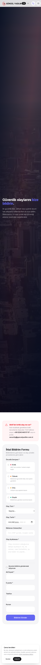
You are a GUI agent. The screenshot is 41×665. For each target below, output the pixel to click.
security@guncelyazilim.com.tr (21, 437)
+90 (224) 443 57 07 (22, 432)
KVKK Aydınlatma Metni (26, 654)
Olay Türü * (10, 506)
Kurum (8, 604)
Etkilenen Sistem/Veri (14, 528)
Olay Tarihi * (10, 517)
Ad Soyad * (10, 572)
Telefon (9, 594)
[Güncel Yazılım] (12, 3)
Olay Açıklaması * (12, 539)
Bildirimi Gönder (20, 618)
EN (28, 3)
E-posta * (9, 583)
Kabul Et (17, 659)
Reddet (8, 659)
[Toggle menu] (38, 3)
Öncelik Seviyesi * (13, 459)
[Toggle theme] (33, 3)
